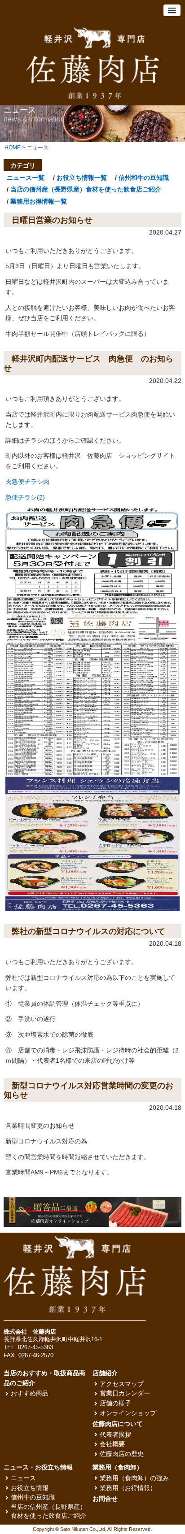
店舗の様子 (115, 1403)
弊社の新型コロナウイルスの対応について (88, 931)
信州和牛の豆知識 (144, 177)
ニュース (23, 1478)
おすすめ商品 (29, 1393)
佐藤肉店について (117, 1424)
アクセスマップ (122, 1384)
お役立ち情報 (29, 1488)
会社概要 (112, 1444)
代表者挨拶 (115, 1434)
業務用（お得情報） (128, 1488)
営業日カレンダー (125, 1393)
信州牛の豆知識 (33, 1497)
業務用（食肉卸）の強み (134, 1478)
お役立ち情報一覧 (82, 177)
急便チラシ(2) (25, 497)
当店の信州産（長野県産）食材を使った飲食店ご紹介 (85, 189)
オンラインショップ (128, 1413)
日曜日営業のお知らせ (52, 220)
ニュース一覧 (25, 177)
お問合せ (105, 1498)
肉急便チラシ (24, 481)
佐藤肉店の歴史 (122, 1454)
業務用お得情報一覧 (38, 201)
